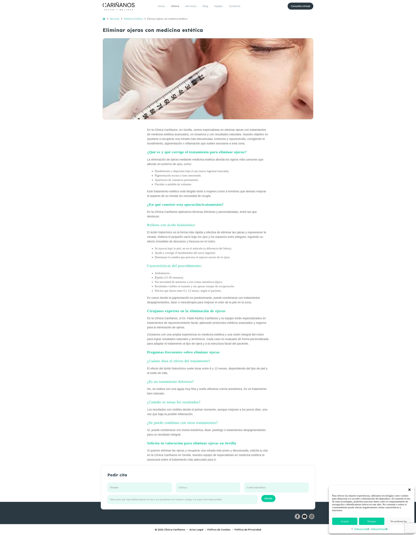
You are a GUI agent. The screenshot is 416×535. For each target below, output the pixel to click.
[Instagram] (311, 516)
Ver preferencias (398, 521)
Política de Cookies (361, 529)
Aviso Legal (196, 529)
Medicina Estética (133, 18)
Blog (205, 6)
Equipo (218, 6)
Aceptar (345, 521)
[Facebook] (297, 516)
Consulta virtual (300, 6)
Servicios (190, 6)
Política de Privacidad (379, 529)
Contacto (234, 6)
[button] (409, 489)
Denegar (371, 521)
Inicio (161, 6)
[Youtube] (304, 516)
